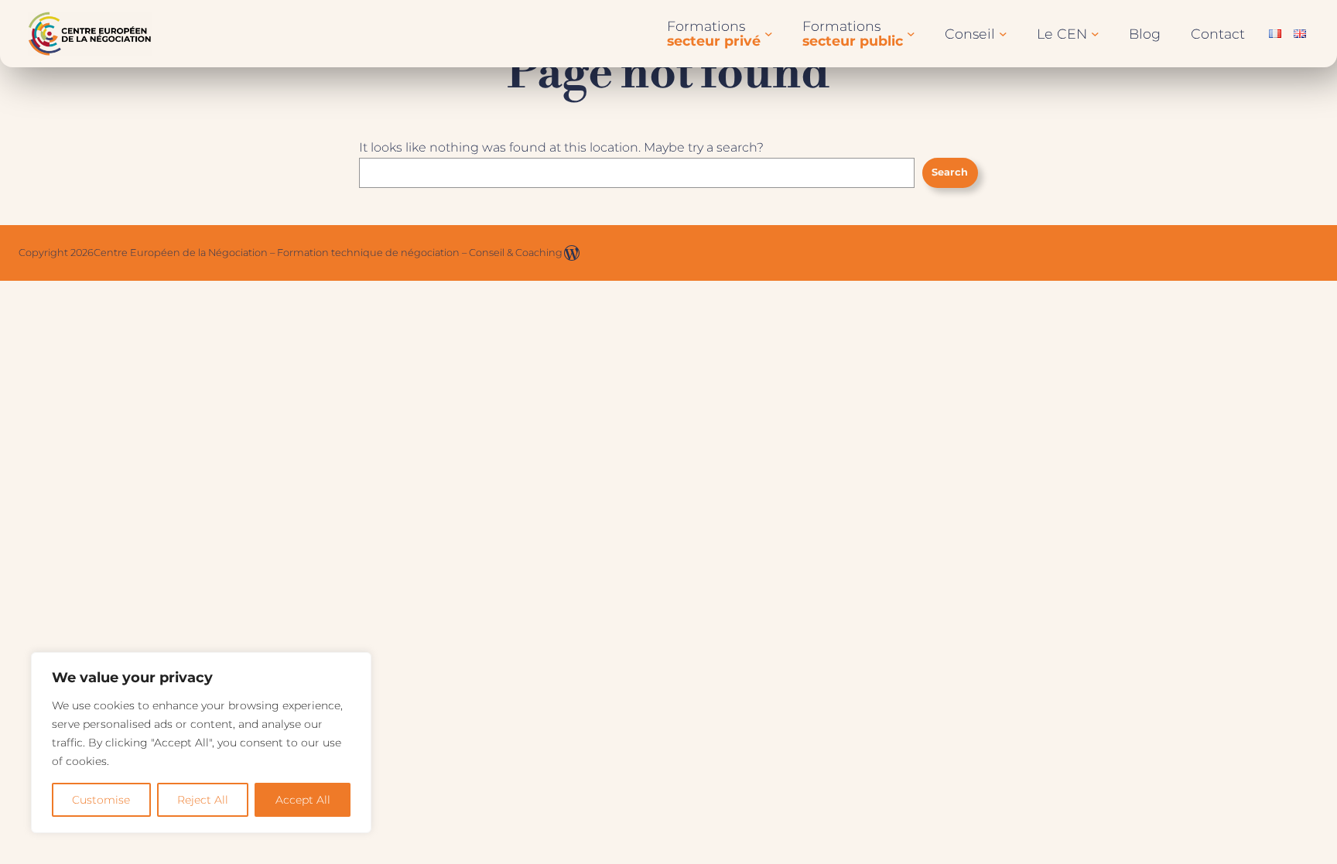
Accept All (302, 800)
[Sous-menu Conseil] (1003, 33)
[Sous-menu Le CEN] (1095, 33)
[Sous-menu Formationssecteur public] (911, 33)
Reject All (202, 800)
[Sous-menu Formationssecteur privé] (768, 33)
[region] (201, 742)
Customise (101, 800)
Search (950, 172)
